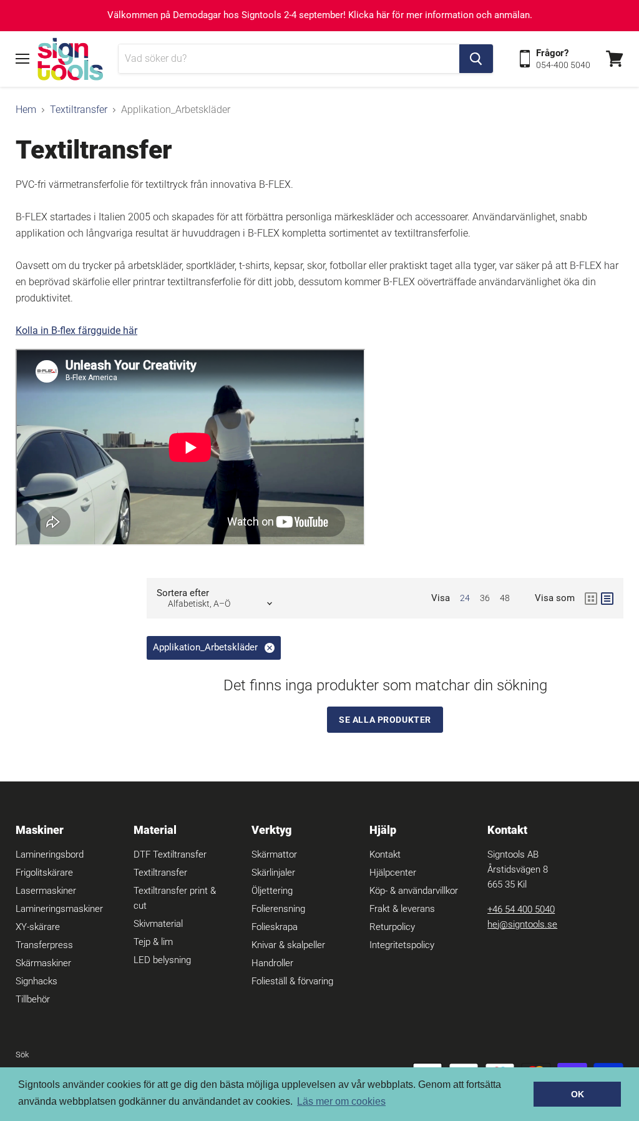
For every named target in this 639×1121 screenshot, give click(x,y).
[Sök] (476, 58)
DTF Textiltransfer (170, 854)
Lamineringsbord (50, 854)
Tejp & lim (153, 941)
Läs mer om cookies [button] (341, 1101)
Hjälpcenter (392, 872)
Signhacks (36, 981)
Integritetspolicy (401, 945)
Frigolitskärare (44, 872)
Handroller (272, 963)
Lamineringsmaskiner (59, 908)
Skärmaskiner (43, 963)
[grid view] (591, 598)
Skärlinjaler (273, 872)
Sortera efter (183, 593)
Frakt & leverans (402, 908)
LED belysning (162, 960)
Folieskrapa (274, 927)
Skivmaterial (158, 923)
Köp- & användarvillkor (413, 890)
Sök (22, 1054)
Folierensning (278, 908)
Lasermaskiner (46, 890)
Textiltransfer (78, 109)
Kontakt (385, 854)
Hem (26, 109)
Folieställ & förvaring (292, 981)
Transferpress (44, 945)
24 (465, 598)
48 (505, 598)
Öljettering (272, 890)
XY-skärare (38, 927)
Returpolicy (392, 927)
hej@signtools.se (522, 924)
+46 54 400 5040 (521, 909)
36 (485, 598)
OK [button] (577, 1094)
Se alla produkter (385, 720)
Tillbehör (33, 999)
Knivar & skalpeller (288, 945)
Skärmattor (274, 854)
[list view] (607, 598)
